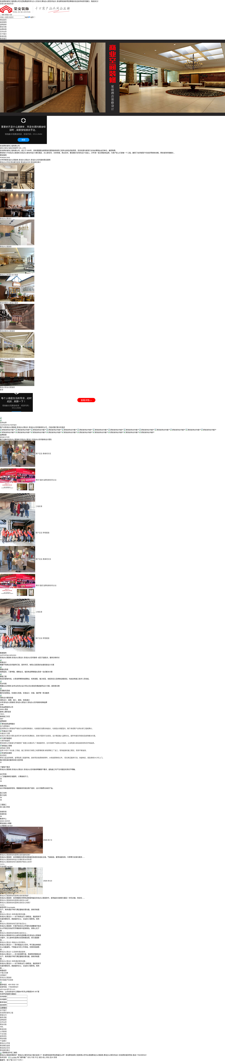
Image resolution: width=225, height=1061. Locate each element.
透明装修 (3, 24)
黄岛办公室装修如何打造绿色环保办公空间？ (16, 862)
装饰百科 (3, 1036)
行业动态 (3, 1034)
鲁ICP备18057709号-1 (15, 1060)
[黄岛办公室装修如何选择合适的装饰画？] (21, 880)
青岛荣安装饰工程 (6, 1012)
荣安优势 (3, 27)
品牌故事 (3, 29)
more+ (2, 864)
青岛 (29, 1057)
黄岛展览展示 (5, 1050)
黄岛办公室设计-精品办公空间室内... (13, 942)
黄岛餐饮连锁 (5, 1045)
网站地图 (3, 1038)
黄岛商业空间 (5, 1048)
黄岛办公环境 (5, 1043)
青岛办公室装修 (5, 977)
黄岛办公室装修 (35, 1)
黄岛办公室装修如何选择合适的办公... (14, 933)
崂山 (44, 1057)
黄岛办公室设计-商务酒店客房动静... (13, 914)
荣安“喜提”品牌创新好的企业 (46, 480)
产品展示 (3, 1041)
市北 (36, 1057)
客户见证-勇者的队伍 (43, 453)
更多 (1, 389)
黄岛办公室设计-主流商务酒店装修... (13, 951)
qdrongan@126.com (7, 989)
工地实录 (39, 506)
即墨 (55, 1057)
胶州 (51, 1057)
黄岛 (47, 1057)
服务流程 (3, 1017)
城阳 (40, 1057)
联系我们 (3, 38)
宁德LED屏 (4, 973)
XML (1, 1026)
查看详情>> (86, 400)
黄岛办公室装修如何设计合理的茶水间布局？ (16, 859)
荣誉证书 (3, 1015)
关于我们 (3, 34)
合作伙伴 (3, 31)
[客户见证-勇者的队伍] (17, 453)
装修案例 (3, 22)
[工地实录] (17, 506)
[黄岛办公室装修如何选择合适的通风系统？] (21, 840)
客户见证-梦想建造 (42, 532)
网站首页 (3, 20)
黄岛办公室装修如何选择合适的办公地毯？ (15, 902)
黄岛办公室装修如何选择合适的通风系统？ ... (16, 854)
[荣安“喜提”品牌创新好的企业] (17, 480)
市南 (32, 1057)
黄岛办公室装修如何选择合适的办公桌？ (15, 900)
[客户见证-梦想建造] (17, 532)
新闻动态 (3, 36)
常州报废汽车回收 (6, 980)
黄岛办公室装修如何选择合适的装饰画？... (15, 895)
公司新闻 (3, 1031)
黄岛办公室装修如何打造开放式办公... (14, 923)
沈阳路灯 (3, 975)
